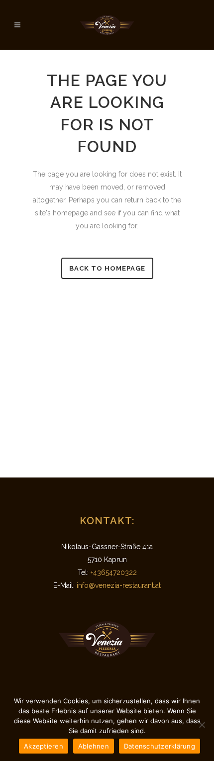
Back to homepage (107, 268)
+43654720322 (114, 572)
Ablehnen (93, 746)
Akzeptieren (43, 746)
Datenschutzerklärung (159, 746)
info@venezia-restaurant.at (119, 585)
